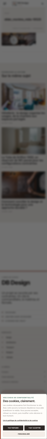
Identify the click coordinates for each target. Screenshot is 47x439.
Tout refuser (13, 428)
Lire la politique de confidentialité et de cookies (20, 420)
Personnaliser (24, 434)
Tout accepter (34, 428)
